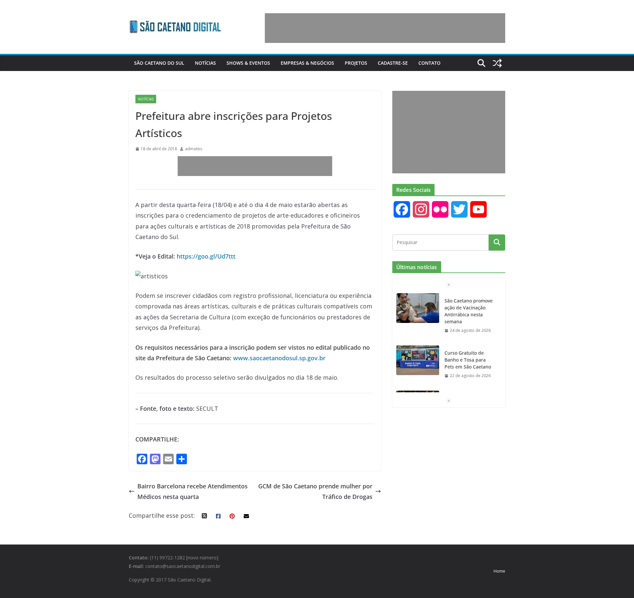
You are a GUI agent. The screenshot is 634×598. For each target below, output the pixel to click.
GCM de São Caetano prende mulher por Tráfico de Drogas (315, 491)
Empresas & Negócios (307, 63)
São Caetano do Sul (159, 63)
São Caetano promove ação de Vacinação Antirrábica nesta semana (468, 311)
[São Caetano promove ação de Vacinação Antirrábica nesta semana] (417, 308)
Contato (429, 63)
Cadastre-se (393, 63)
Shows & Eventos (248, 63)
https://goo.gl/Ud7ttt (206, 256)
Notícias (205, 63)
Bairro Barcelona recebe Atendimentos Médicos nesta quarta (192, 491)
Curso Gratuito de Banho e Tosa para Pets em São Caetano (467, 360)
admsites (193, 149)
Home (499, 571)
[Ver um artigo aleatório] (497, 63)
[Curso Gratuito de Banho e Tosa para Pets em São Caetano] (417, 360)
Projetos (356, 63)
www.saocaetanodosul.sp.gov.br (279, 358)
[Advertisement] (385, 28)
